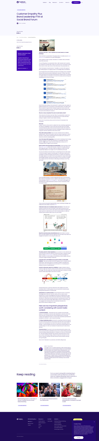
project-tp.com (44, 147)
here (50, 180)
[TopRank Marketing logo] (20, 419)
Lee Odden (24, 23)
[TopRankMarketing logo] (21, 2)
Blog (17, 37)
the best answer (49, 254)
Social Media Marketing (23, 37)
